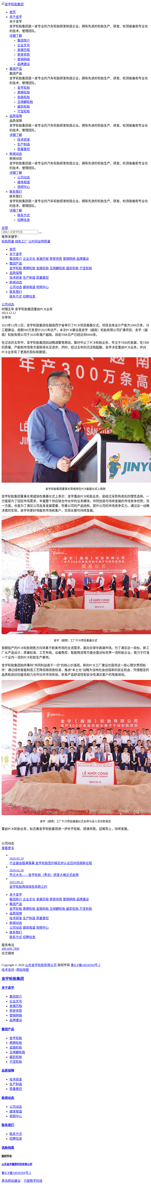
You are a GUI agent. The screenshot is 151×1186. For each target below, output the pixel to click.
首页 (12, 249)
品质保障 (15, 273)
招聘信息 (23, 220)
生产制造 (23, 144)
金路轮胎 (23, 97)
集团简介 (23, 40)
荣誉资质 (23, 54)
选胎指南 (8, 1147)
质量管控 (23, 149)
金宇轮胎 (23, 87)
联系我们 (15, 291)
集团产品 (15, 263)
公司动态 (23, 177)
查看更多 (8, 848)
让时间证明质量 (39, 241)
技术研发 (23, 139)
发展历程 (23, 50)
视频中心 (23, 187)
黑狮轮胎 (23, 92)
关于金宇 (15, 254)
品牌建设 (23, 64)
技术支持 (8, 969)
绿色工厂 (21, 241)
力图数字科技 (33, 1180)
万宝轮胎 (23, 111)
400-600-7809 (10, 948)
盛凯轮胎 (23, 106)
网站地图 (22, 969)
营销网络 (23, 59)
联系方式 (23, 215)
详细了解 (15, 35)
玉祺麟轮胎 (25, 102)
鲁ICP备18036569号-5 (85, 965)
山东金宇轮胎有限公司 (41, 965)
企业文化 (23, 45)
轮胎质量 (8, 241)
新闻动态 (15, 282)
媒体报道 (23, 182)
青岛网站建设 (11, 1180)
